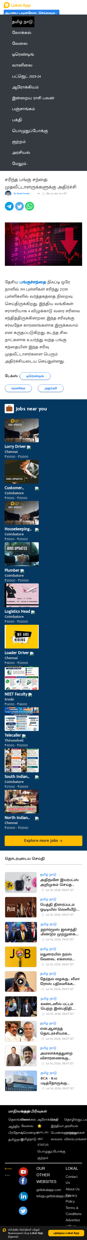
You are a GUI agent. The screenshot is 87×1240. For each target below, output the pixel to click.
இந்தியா (57, 1126)
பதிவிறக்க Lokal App (66, 1233)
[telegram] (10, 209)
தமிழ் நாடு (22, 21)
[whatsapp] (30, 209)
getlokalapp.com (48, 1190)
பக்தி (54, 1119)
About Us (73, 1189)
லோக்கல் (28, 1119)
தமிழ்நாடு (15, 1140)
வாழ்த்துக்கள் (74, 1133)
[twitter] (20, 209)
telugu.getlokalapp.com (53, 1196)
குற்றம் (42, 1158)
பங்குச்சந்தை (32, 282)
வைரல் (56, 1139)
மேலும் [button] (19, 163)
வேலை (27, 1126)
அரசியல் (71, 1126)
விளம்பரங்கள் (75, 1139)
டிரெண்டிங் (30, 1133)
